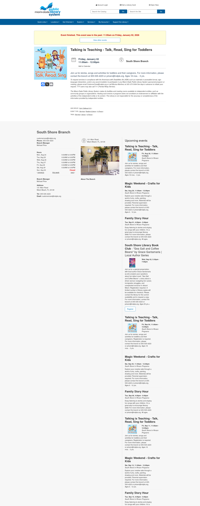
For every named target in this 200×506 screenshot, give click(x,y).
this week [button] (55, 172)
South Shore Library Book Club (143, 250)
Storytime (82, 111)
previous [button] (40, 172)
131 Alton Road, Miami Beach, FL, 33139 (96, 140)
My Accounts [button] (103, 22)
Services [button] (91, 22)
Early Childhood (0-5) (85, 108)
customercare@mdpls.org (46, 138)
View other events (100, 40)
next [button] (72, 172)
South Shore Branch (137, 61)
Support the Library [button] (120, 22)
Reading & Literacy (91, 111)
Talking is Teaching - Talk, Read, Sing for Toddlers (141, 147)
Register (130, 309)
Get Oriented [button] (68, 22)
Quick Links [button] (42, 22)
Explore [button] (80, 22)
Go (123, 11)
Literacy (83, 114)
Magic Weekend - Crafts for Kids (142, 184)
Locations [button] (54, 22)
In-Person (100, 111)
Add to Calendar (84, 66)
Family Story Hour (136, 218)
